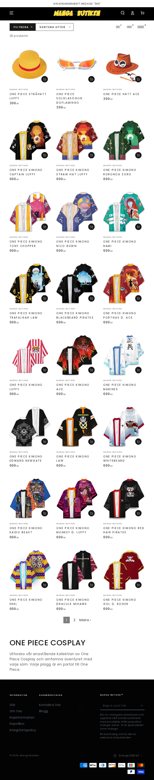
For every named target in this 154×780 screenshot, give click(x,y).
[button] (123, 13)
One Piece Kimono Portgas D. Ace (120, 315)
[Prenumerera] (142, 706)
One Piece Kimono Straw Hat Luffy (73, 172)
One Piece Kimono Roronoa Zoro (120, 172)
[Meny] (11, 13)
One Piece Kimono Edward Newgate (26, 459)
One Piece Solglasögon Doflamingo (69, 98)
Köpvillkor (17, 724)
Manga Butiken (29, 755)
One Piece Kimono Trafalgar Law (26, 315)
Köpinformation (22, 717)
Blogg (43, 711)
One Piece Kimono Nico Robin (73, 244)
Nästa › (85, 620)
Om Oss (16, 711)
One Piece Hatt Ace (121, 94)
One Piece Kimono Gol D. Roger (120, 602)
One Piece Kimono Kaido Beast (26, 530)
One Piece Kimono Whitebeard (120, 459)
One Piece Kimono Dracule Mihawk (73, 602)
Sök (12, 705)
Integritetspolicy (23, 730)
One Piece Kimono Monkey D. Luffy (73, 530)
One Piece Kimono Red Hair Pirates (123, 530)
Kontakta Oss (50, 705)
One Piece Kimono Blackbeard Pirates (75, 315)
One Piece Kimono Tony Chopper (26, 244)
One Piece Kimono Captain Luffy (26, 172)
